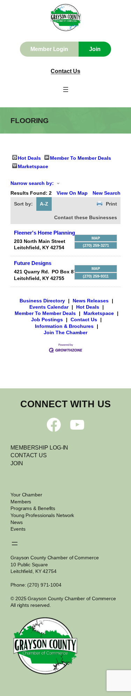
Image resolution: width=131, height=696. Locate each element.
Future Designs (32, 263)
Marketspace (33, 166)
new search (107, 193)
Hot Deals (29, 157)
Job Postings (47, 319)
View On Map (72, 193)
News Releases (91, 300)
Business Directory (42, 300)
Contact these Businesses (85, 217)
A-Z (44, 204)
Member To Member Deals (80, 157)
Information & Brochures (64, 326)
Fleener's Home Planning (44, 233)
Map (96, 238)
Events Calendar (48, 307)
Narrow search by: (32, 183)
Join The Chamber (65, 332)
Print (111, 204)
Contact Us (65, 71)
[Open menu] (65, 89)
